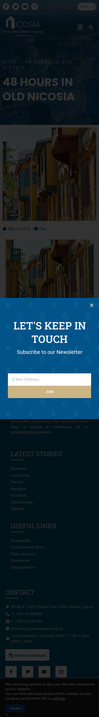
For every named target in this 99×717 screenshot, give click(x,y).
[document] (49, 358)
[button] (92, 305)
